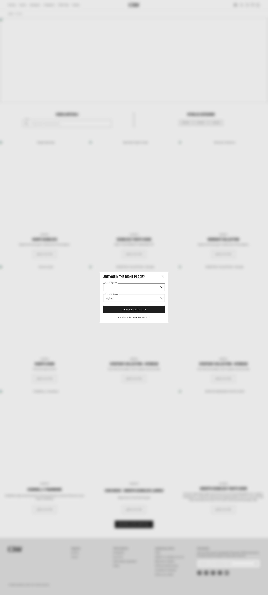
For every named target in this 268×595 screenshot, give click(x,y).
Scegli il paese (111, 283)
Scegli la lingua (111, 294)
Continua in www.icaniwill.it (134, 318)
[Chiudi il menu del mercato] (163, 276)
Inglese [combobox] (109, 298)
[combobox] (134, 287)
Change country (134, 309)
